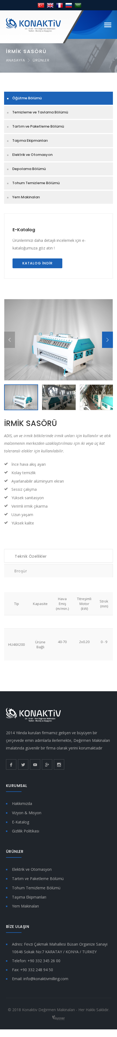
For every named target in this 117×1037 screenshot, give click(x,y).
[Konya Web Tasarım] (58, 1017)
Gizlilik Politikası (25, 831)
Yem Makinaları (26, 197)
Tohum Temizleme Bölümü (36, 183)
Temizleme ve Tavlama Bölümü (40, 112)
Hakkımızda (22, 803)
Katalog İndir (37, 263)
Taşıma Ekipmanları (30, 140)
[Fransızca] (59, 5)
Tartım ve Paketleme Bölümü (38, 126)
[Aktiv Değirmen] (33, 24)
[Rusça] (68, 5)
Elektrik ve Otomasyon (32, 154)
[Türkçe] (41, 5)
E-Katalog (24, 230)
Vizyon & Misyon (26, 812)
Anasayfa (15, 60)
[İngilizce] (50, 5)
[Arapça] (78, 5)
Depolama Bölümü (29, 168)
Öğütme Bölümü (27, 98)
